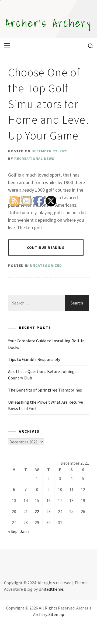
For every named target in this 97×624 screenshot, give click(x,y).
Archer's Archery (48, 22)
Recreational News (34, 158)
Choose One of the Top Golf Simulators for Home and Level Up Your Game (48, 103)
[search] (88, 46)
